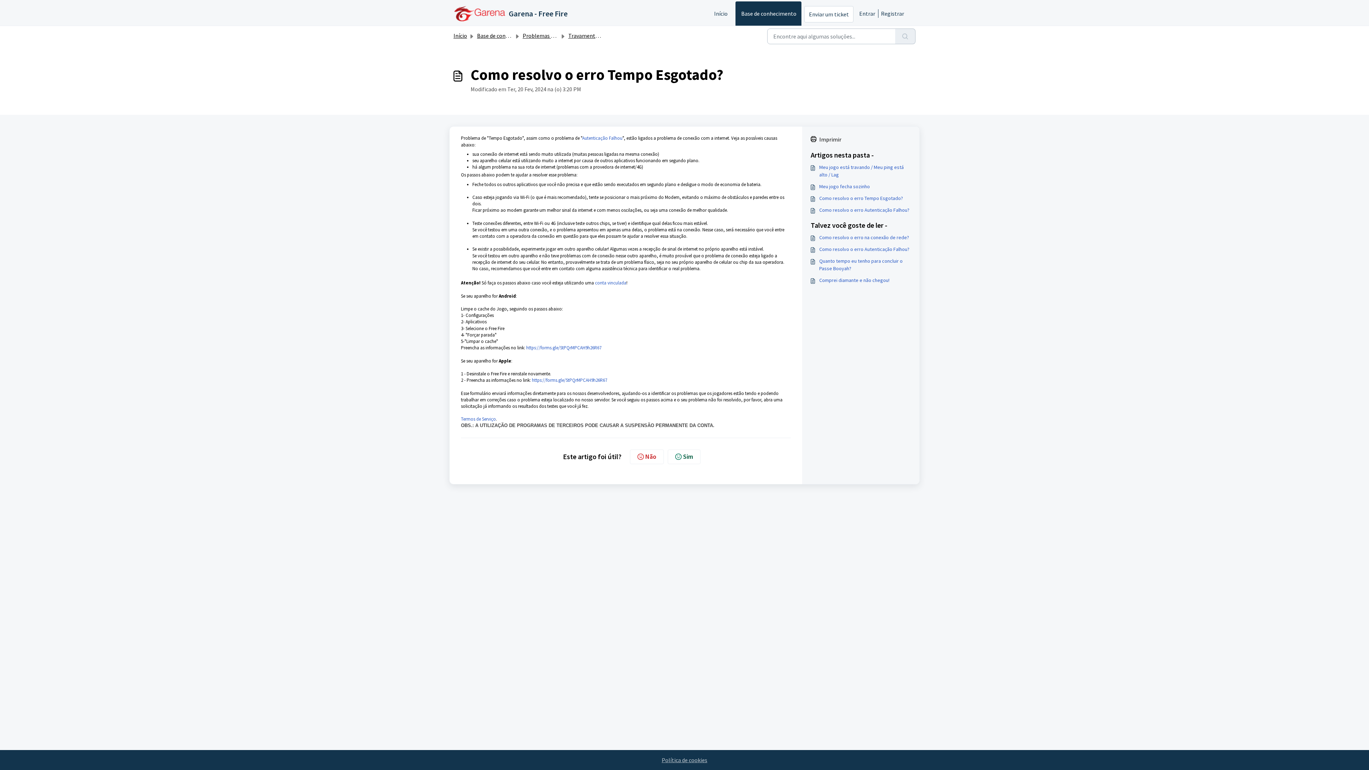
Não (650, 456)
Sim (688, 456)
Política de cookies (684, 760)
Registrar (892, 13)
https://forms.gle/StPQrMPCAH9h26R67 (563, 348)
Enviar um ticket (829, 14)
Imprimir (830, 139)
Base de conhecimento (768, 13)
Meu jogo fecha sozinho (844, 186)
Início (721, 13)
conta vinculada (610, 283)
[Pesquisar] (905, 36)
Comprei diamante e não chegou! (854, 280)
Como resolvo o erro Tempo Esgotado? (861, 198)
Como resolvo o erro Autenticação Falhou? (864, 210)
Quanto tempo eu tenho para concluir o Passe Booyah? (861, 265)
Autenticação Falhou (602, 138)
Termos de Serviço (478, 419)
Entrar (867, 13)
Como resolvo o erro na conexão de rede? (864, 237)
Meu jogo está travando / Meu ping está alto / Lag (861, 171)
